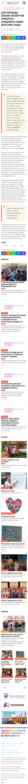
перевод (21, 245)
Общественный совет (17, 752)
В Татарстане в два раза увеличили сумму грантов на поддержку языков (13, 386)
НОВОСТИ (3, 747)
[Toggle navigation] (3, 2)
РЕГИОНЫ (9, 743)
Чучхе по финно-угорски (9, 573)
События (4, 313)
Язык (3, 280)
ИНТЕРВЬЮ (15, 743)
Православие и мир (6, 51)
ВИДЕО (19, 745)
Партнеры (3, 754)
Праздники (5, 631)
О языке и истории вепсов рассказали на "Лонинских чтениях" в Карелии (12, 354)
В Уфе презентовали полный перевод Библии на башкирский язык (12, 284)
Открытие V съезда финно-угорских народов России (6, 680)
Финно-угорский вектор (9, 600)
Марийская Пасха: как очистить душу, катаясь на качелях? (12, 635)
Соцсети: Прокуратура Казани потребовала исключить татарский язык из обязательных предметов (13, 318)
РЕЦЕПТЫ (14, 745)
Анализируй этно (6, 513)
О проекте (3, 750)
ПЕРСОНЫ (3, 745)
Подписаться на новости (8, 738)
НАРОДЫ (3, 743)
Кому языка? (5, 491)
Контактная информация (12, 750)
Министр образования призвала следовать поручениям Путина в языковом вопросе (10, 422)
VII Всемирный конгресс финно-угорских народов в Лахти (6, 664)
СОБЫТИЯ (22, 743)
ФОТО (8, 745)
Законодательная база (6, 752)
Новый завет (14, 245)
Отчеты (8, 754)
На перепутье (6, 516)
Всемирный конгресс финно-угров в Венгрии (20, 680)
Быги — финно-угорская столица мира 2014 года (20, 663)
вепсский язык (6, 245)
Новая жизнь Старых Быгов (11, 544)
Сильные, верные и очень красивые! (10, 461)
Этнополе (4, 456)
